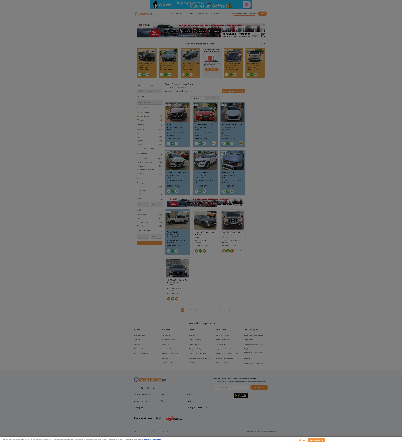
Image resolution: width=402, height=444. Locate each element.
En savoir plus (299, 440)
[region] (201, 440)
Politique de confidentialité (152, 439)
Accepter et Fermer (316, 440)
